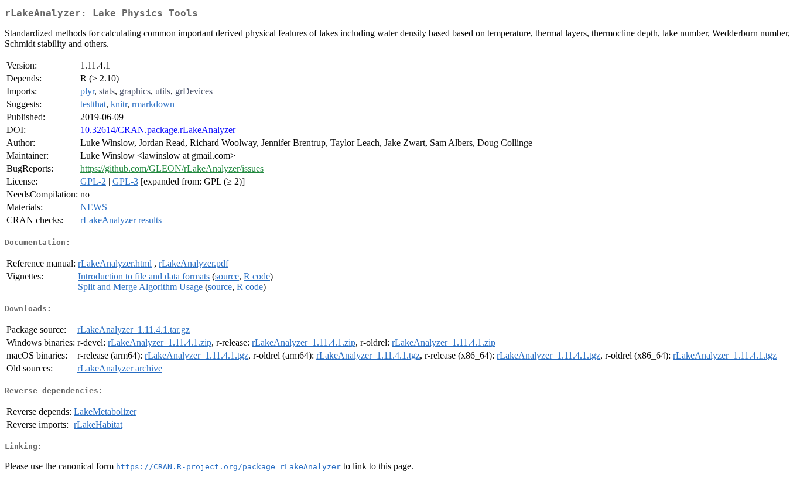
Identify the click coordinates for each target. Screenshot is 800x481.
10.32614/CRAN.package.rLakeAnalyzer (157, 130)
